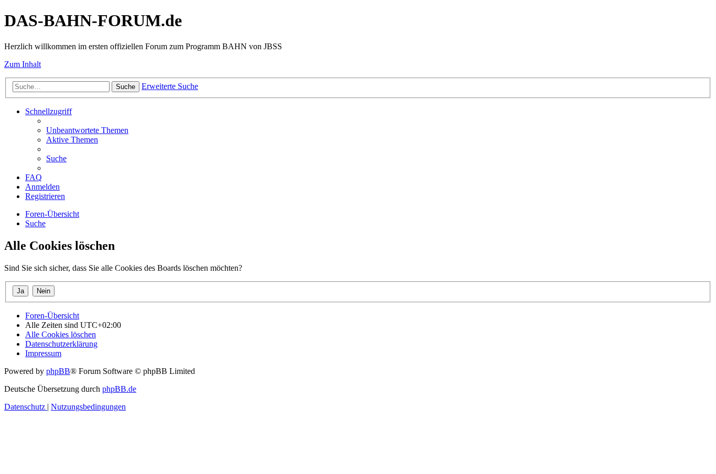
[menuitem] (87, 130)
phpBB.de (119, 388)
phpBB (58, 371)
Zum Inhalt (22, 64)
